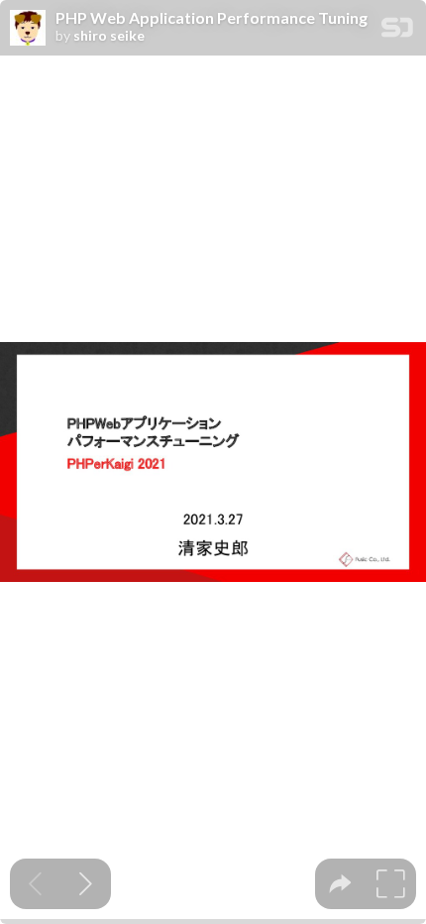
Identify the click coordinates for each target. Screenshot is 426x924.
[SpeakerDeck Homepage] (397, 31)
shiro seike (109, 36)
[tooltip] (340, 884)
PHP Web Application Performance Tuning (211, 18)
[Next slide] (85, 884)
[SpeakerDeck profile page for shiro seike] (28, 29)
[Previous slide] (35, 884)
